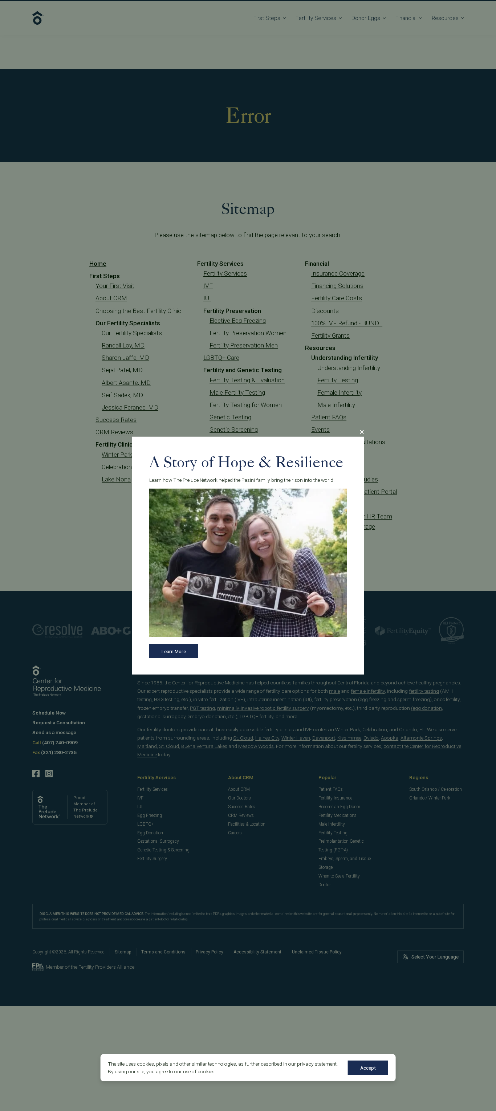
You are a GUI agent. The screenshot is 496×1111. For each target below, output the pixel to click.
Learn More (174, 651)
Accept (368, 1068)
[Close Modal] (361, 432)
